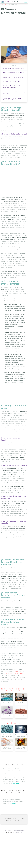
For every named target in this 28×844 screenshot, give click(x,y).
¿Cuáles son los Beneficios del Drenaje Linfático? (14, 92)
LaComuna (9, 832)
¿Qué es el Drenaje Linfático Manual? (14, 68)
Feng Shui (5, 799)
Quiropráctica (6, 801)
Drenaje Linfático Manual (9, 773)
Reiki (11, 801)
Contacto (19, 820)
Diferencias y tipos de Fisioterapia (16, 771)
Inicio (2, 4)
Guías (5, 4)
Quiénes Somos (8, 818)
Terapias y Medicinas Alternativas (14, 673)
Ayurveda (20, 797)
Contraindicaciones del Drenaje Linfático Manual (12, 99)
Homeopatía (11, 799)
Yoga (8, 803)
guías (16, 671)
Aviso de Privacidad (11, 820)
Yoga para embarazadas (9, 777)
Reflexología (16, 801)
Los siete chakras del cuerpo (16, 775)
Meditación (17, 799)
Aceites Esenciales (7, 797)
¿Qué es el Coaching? (14, 779)
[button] (25, 1)
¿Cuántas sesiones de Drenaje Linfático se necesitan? (11, 86)
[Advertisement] (14, 31)
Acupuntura (15, 797)
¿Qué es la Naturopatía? (8, 768)
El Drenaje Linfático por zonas (11, 81)
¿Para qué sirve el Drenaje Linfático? (13, 72)
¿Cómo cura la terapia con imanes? (13, 780)
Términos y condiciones (18, 818)
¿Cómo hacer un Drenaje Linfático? (13, 77)
